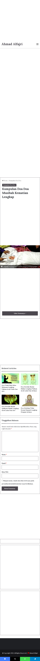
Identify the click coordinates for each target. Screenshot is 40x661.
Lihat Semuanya (19, 313)
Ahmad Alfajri (33, 653)
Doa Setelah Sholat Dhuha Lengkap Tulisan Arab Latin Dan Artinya (29, 389)
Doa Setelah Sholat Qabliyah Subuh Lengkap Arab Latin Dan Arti (10, 408)
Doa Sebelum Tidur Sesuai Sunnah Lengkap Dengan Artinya (29, 410)
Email (4, 463)
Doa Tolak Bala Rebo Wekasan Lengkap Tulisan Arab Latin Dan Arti (10, 388)
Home (5, 181)
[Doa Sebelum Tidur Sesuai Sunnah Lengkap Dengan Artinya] (29, 400)
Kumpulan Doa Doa (15, 181)
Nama (4, 454)
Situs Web (5, 472)
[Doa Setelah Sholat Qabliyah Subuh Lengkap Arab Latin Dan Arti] (10, 400)
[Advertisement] (20, 20)
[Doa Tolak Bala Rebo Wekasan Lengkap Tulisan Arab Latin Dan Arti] (10, 378)
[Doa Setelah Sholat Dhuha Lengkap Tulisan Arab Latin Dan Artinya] (29, 379)
